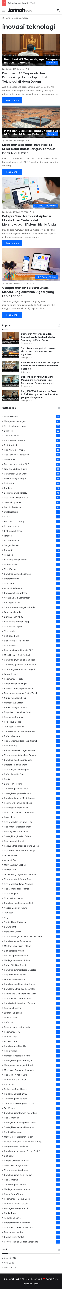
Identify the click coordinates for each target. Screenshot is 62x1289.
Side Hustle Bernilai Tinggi (16, 621)
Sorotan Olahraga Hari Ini (16, 1165)
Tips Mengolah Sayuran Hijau (18, 822)
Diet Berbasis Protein (14, 951)
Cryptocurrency (11, 526)
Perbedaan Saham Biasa (16, 807)
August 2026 (10, 1258)
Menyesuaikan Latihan (15, 865)
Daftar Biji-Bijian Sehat (15, 965)
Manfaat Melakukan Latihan (17, 946)
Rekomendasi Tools (13, 679)
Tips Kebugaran (11, 893)
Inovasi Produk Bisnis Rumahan (19, 812)
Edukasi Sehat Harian (14, 979)
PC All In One (10, 1041)
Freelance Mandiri (12, 612)
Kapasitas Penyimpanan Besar (19, 688)
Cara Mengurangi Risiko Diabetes (20, 970)
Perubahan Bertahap (14, 717)
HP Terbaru (9, 1084)
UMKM (7, 516)
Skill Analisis (10, 645)
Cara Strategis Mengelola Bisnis (19, 607)
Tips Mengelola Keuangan (16, 769)
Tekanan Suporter (12, 1218)
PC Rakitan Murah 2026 (15, 1094)
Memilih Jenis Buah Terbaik (17, 655)
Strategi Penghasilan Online (17, 836)
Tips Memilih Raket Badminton (18, 1227)
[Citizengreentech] (20, 10)
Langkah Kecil (10, 674)
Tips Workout (10, 569)
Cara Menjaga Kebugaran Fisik (18, 903)
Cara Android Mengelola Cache (19, 1103)
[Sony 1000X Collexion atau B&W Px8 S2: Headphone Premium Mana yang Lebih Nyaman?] (10, 395)
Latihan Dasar (11, 1017)
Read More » (12, 100)
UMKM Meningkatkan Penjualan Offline (23, 936)
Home (7, 18)
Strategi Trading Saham (15, 765)
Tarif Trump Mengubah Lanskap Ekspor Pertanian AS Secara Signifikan (38, 351)
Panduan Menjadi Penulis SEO (18, 650)
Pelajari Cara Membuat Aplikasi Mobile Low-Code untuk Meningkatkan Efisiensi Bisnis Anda (29, 220)
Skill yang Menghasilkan (15, 559)
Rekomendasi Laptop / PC (16, 464)
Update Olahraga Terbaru (16, 1160)
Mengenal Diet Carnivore (16, 1146)
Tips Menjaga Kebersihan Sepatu (20, 755)
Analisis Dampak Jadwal (15, 908)
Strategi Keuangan (13, 1132)
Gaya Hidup (9, 817)
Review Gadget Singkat (15, 478)
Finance (8, 536)
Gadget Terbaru (11, 545)
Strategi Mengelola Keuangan (18, 1060)
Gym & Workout (11, 435)
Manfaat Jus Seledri (13, 703)
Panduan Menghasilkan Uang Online (21, 846)
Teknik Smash (10, 855)
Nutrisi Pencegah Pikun (15, 698)
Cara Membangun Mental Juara (19, 798)
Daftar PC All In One (13, 774)
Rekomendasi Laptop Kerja (17, 1027)
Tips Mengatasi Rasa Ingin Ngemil (20, 741)
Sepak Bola (9, 459)
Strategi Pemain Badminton (17, 1222)
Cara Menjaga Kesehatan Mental (20, 664)
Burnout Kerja (10, 745)
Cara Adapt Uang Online (15, 593)
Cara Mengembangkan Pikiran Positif (22, 1151)
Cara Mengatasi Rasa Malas (17, 941)
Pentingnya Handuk (13, 1232)
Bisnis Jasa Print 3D (13, 617)
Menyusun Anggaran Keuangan (19, 1070)
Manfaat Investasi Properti (17, 1056)
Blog (6, 917)
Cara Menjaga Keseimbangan (18, 760)
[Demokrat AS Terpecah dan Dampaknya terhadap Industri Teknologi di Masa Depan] (10, 338)
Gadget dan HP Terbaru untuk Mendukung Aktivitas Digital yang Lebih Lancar (28, 292)
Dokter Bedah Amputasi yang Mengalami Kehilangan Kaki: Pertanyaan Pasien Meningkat (37, 380)
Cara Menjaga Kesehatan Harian (19, 984)
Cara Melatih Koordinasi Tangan (19, 1003)
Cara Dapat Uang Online (16, 474)
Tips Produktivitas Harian (16, 497)
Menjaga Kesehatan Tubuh (17, 960)
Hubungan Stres (12, 602)
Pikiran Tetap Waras (13, 1194)
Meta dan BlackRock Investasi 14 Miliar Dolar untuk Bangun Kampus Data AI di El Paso (28, 149)
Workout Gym (10, 860)
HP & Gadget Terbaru (14, 440)
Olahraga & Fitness (13, 531)
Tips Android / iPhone (14, 450)
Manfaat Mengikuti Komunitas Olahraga (23, 1141)
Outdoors (8, 488)
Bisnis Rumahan (11, 540)
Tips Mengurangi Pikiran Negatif (19, 669)
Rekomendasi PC (12, 1032)
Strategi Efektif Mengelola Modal (20, 1122)
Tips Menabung (11, 1118)
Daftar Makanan (12, 736)
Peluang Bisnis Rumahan (16, 831)
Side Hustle (9, 631)
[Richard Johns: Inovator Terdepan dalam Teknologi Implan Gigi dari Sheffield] (10, 366)
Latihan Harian (11, 564)
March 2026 (10, 1267)
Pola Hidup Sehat (12, 722)
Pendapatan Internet (14, 841)
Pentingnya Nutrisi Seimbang (18, 803)
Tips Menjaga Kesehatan (16, 1170)
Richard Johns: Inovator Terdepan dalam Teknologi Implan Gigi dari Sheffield (40, 365)
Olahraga (8, 912)
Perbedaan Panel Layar (15, 1089)
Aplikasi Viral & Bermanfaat (17, 598)
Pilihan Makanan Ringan (15, 683)
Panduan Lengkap (13, 1008)
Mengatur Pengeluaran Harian (18, 1137)
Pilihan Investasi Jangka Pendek (19, 750)
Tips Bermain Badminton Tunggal (20, 850)
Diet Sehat (9, 1156)
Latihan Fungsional (13, 1013)
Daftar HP (9, 1022)
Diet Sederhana (11, 636)
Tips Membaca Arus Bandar (17, 998)
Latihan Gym (10, 869)
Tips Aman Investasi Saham (17, 827)
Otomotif (8, 550)
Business (8, 431)
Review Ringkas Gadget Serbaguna (21, 1242)
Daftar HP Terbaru (13, 784)
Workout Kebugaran (13, 588)
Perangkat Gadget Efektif (16, 1208)
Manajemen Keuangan (15, 421)
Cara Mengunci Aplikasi (15, 1098)
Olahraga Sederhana (14, 726)
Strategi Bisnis (11, 512)
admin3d (8, 69)
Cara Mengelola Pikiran (15, 1184)
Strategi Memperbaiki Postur (18, 793)
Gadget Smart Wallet (14, 1237)
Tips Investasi (10, 1051)
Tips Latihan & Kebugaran (16, 454)
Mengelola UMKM (12, 931)
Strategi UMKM (11, 578)
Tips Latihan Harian (13, 898)
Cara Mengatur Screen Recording (20, 1113)
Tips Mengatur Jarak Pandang (18, 884)
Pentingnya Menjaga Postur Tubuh (20, 693)
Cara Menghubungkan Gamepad (19, 660)
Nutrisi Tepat (10, 1213)
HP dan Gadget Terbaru (15, 707)
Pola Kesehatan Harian (15, 974)
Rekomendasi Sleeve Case (17, 1199)
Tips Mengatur (11, 1180)
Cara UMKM (10, 927)
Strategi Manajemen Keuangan (19, 1127)
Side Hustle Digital (13, 626)
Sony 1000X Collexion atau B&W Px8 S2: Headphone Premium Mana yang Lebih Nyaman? (40, 394)
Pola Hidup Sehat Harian (16, 955)
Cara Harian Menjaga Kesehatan (19, 989)
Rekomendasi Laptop (14, 521)
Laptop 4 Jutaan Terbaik (16, 1203)
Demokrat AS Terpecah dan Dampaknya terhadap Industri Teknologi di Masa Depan (26, 77)
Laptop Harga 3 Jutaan (15, 1079)
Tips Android (10, 583)
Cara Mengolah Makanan (16, 788)
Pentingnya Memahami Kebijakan (20, 994)
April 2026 (9, 1263)
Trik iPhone (9, 1108)
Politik (7, 779)
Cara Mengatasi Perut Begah (18, 1175)
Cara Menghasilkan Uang (16, 1046)
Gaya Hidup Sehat (13, 502)
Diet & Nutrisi (10, 445)
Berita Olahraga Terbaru (15, 493)
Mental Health (11, 416)
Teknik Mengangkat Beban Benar (20, 874)
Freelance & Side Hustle (15, 469)
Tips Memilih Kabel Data (15, 1075)
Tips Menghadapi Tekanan (16, 889)
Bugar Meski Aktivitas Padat (17, 712)
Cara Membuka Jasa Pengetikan (19, 731)
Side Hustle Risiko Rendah (16, 641)
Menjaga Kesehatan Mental (17, 1189)
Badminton (9, 483)
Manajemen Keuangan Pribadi (18, 1065)
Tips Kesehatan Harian (15, 426)
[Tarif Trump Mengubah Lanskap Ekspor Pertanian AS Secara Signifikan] (10, 352)
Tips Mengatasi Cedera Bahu (18, 879)
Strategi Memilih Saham (15, 922)
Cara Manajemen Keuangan (17, 574)
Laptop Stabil (10, 1036)
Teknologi (8, 555)
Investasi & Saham (13, 507)
